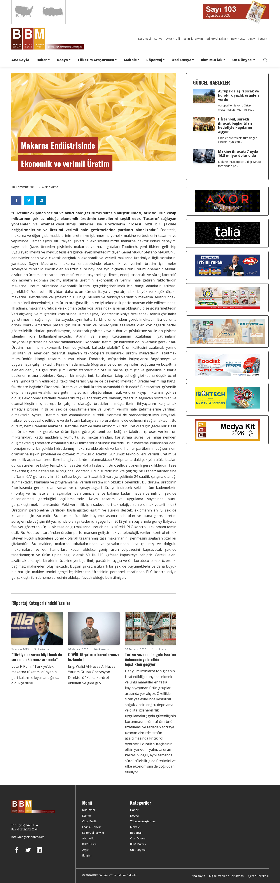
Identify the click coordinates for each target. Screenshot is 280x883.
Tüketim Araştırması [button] (95, 59)
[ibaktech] (227, 397)
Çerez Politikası (258, 876)
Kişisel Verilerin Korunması (226, 876)
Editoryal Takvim (217, 39)
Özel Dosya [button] (181, 59)
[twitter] (28, 853)
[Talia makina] (227, 233)
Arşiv (251, 39)
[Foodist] (227, 365)
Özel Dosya (137, 838)
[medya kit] (227, 429)
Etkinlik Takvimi (193, 39)
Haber (134, 810)
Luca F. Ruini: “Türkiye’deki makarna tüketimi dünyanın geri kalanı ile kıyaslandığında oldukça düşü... (35, 675)
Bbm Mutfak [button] (212, 59)
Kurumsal (144, 39)
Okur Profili (173, 39)
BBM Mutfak (138, 844)
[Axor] (227, 200)
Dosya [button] (62, 59)
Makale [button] (130, 59)
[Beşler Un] (227, 297)
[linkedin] (39, 853)
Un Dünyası (137, 850)
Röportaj (136, 833)
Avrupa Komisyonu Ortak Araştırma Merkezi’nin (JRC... (236, 107)
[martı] (227, 331)
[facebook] (16, 853)
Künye (158, 39)
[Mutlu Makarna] (227, 265)
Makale (135, 827)
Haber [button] (42, 59)
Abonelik (88, 838)
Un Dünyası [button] (242, 59)
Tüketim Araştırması (143, 821)
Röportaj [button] (154, 59)
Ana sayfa (198, 876)
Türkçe (52, 12)
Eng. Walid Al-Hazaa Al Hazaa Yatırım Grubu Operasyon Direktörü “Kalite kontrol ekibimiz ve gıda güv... (92, 675)
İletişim (262, 39)
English (25, 12)
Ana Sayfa (20, 59)
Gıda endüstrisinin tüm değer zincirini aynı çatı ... (237, 140)
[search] (265, 60)
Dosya (134, 816)
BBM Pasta (238, 39)
